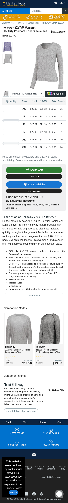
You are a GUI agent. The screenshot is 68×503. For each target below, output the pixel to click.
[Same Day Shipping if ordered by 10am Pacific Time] (56, 17)
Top (25, 422)
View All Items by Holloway (21, 411)
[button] (46, 2)
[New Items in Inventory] (17, 431)
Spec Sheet (34, 295)
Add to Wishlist (36, 184)
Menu (8, 11)
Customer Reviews (39, 468)
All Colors (58, 93)
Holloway (8, 27)
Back (9, 422)
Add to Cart (36, 169)
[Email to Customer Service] (34, 454)
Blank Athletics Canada (49, 499)
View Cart (34, 176)
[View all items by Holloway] (58, 31)
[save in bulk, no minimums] (34, 17)
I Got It (13, 492)
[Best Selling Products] (17, 443)
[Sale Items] (51, 443)
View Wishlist (34, 191)
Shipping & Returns (28, 468)
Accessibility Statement (51, 477)
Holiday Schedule (51, 468)
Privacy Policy (14, 488)
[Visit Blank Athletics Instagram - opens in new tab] (34, 493)
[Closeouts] (51, 431)
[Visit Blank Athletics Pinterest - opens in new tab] (41, 493)
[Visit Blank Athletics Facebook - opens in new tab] (27, 493)
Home (42, 422)
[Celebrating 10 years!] (11, 17)
